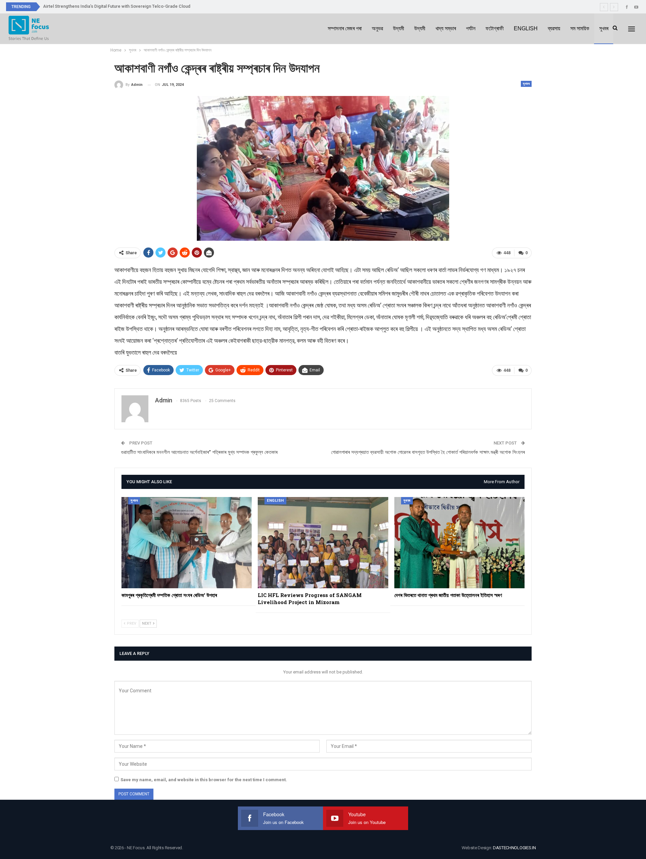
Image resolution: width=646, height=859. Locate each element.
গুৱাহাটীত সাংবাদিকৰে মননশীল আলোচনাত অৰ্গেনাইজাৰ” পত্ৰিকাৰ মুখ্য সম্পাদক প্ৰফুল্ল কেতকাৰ (199, 452)
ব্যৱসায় (554, 28)
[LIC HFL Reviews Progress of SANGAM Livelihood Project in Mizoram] (323, 542)
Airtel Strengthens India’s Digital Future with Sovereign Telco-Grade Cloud (116, 6)
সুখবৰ (603, 28)
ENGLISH (526, 28)
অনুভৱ (377, 28)
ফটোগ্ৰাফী (495, 28)
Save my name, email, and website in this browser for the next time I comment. (203, 779)
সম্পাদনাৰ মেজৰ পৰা (345, 28)
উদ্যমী (398, 28)
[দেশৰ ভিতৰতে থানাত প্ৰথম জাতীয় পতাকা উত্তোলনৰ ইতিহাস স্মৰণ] (459, 542)
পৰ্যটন (470, 28)
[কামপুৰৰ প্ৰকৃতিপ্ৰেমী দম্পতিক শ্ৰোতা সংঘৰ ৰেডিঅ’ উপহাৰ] (186, 542)
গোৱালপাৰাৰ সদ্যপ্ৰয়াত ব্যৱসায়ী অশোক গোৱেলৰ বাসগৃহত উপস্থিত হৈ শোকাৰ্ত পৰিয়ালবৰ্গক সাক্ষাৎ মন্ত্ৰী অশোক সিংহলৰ (428, 452)
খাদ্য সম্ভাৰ (445, 28)
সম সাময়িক (579, 28)
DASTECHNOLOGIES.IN (514, 847)
